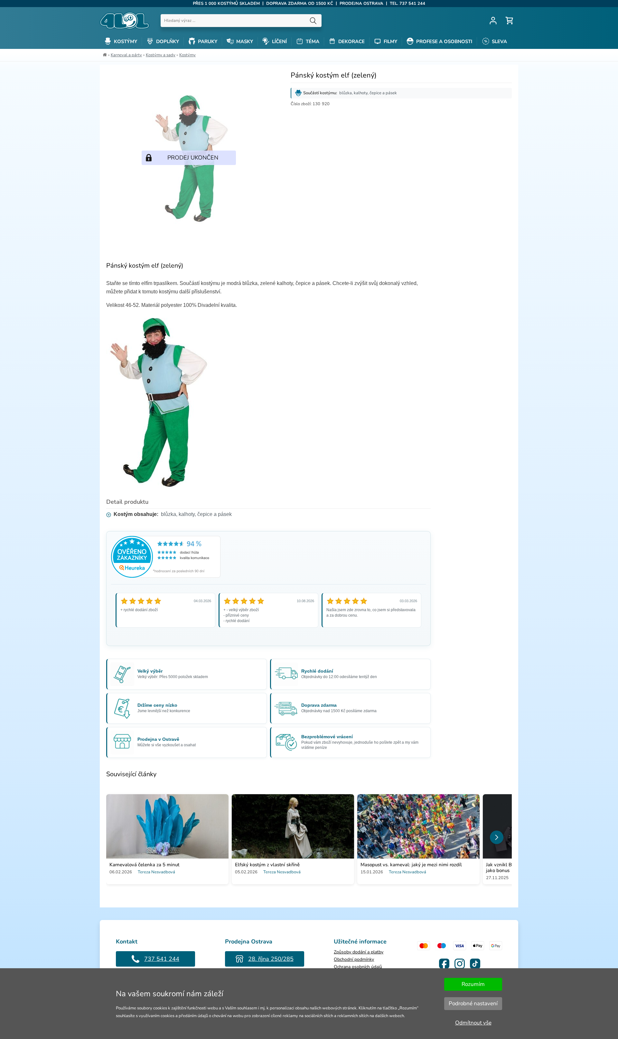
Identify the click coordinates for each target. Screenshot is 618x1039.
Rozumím (473, 984)
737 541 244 (161, 959)
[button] (496, 837)
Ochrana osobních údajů (358, 967)
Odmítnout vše (473, 1022)
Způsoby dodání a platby (358, 952)
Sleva (499, 41)
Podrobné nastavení (473, 1003)
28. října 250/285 (271, 959)
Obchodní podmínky (354, 959)
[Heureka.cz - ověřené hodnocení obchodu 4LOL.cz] (165, 576)
